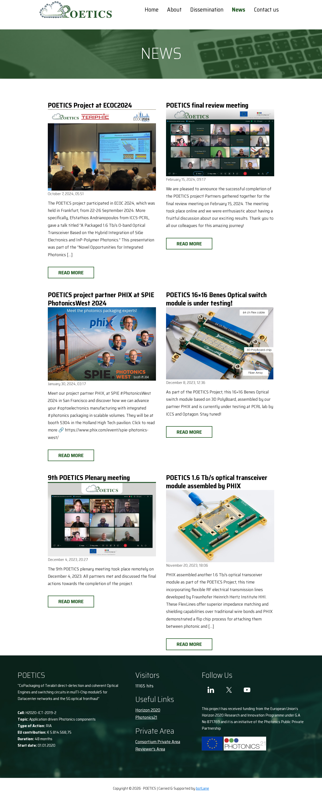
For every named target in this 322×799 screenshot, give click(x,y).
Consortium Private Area (157, 741)
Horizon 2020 (147, 710)
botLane (202, 788)
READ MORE (71, 273)
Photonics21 (146, 717)
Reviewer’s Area (150, 748)
